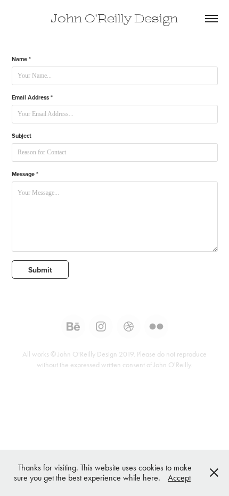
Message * (25, 174)
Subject (21, 135)
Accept (179, 478)
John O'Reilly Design (114, 19)
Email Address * (32, 97)
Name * (21, 59)
